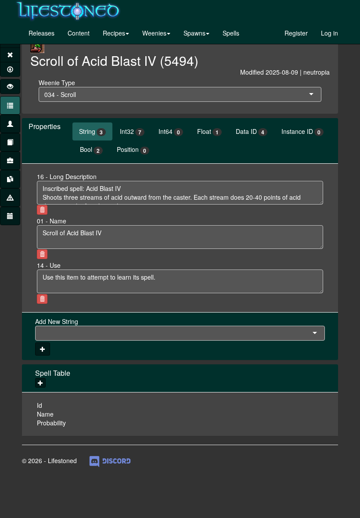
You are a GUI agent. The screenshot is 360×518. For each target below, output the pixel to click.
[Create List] (10, 160)
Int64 (169, 131)
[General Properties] (10, 105)
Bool (90, 149)
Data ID (250, 131)
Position (131, 149)
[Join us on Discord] (110, 460)
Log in (329, 33)
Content (79, 33)
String (91, 131)
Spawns (194, 33)
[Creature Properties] (10, 124)
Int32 (130, 131)
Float (208, 131)
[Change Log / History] (10, 216)
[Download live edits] (10, 69)
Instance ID (300, 131)
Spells (231, 33)
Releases (41, 33)
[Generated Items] (10, 179)
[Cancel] (10, 54)
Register (296, 33)
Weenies (154, 33)
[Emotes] (10, 197)
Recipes (114, 33)
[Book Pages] (10, 142)
